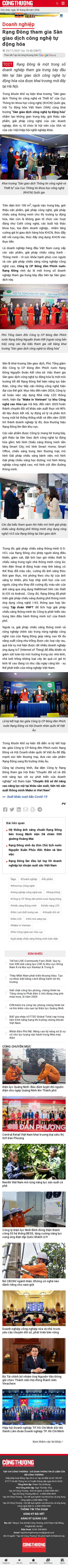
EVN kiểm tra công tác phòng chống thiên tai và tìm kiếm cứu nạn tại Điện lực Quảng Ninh (36, 1007)
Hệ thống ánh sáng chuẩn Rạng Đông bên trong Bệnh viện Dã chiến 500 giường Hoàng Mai (35, 834)
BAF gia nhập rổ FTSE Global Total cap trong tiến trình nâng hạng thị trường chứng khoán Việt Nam (36, 1020)
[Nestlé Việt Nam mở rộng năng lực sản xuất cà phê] (34, 1163)
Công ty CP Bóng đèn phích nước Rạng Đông (36, 898)
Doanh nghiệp (18, 24)
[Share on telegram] (40, 809)
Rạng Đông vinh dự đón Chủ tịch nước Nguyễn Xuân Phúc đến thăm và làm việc (35, 850)
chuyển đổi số (52, 912)
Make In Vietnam (21, 925)
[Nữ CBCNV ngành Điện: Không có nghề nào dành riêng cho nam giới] (34, 1262)
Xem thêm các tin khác (47, 1441)
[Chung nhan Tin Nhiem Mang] (34, 1544)
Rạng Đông (54, 892)
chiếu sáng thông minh (24, 905)
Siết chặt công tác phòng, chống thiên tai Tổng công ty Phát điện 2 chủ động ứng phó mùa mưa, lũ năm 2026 (36, 993)
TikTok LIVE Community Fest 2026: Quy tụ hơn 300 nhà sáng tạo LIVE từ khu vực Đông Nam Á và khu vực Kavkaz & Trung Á (36, 964)
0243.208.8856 (39, 1529)
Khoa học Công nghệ (23, 885)
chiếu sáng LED (51, 905)
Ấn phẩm (48, 879)
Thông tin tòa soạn (34, 1509)
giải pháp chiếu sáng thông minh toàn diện (35, 938)
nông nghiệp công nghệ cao (27, 892)
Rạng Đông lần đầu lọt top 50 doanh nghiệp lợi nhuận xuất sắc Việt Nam (35, 863)
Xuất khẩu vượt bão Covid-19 (27, 797)
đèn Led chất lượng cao (25, 912)
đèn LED (17, 918)
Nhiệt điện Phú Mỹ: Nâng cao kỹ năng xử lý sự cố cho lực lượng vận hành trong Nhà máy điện (37, 1034)
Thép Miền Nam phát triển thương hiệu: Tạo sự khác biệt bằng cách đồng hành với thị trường (36, 978)
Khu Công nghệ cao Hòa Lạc (27, 932)
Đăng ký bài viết (34, 1513)
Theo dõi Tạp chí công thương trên (21, 55)
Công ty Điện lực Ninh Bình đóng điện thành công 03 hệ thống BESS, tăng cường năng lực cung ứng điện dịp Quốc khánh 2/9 (32, 1233)
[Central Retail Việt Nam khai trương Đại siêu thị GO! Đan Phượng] (34, 1115)
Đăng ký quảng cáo (34, 1518)
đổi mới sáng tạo (37, 918)
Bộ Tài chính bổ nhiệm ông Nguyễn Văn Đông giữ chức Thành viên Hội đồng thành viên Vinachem (32, 1380)
